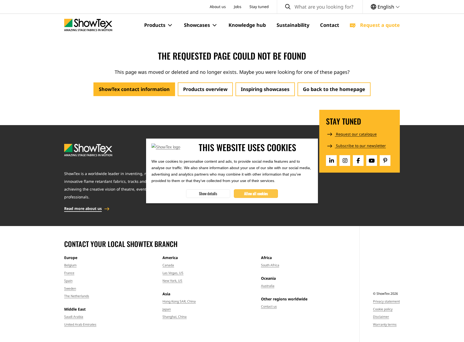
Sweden (70, 288)
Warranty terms (385, 324)
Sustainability (293, 25)
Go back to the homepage (334, 89)
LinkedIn (331, 160)
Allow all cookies (256, 194)
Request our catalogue (356, 134)
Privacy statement (386, 301)
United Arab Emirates (80, 324)
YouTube (371, 160)
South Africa (270, 265)
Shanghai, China (174, 316)
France (69, 273)
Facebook (358, 160)
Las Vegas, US (172, 273)
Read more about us (83, 208)
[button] (158, 25)
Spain (68, 280)
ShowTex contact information (134, 89)
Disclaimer (381, 316)
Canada (168, 265)
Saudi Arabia (73, 316)
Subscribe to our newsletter (360, 145)
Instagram (344, 160)
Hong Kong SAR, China (179, 301)
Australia (267, 285)
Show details (208, 194)
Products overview (205, 89)
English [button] (386, 6)
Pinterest (385, 160)
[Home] (88, 25)
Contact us (269, 306)
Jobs (237, 6)
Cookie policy (383, 309)
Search (288, 7)
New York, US (172, 280)
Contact (329, 25)
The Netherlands (76, 296)
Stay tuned (259, 6)
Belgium (70, 265)
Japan (166, 309)
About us (218, 6)
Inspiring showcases (265, 89)
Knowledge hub (247, 25)
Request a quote (379, 25)
